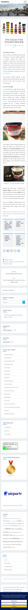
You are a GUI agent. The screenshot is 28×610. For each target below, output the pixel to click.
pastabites (19, 45)
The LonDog (7, 434)
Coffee (19, 521)
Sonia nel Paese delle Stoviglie (12, 407)
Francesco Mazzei (6, 525)
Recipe (16, 538)
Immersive (22, 525)
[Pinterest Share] (11, 250)
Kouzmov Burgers (8, 381)
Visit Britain (13, 547)
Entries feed (7, 563)
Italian (8, 528)
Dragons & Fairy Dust (9, 361)
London (6, 532)
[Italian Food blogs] (11, 469)
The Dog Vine (7, 427)
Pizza (23, 535)
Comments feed (8, 566)
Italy (20, 529)
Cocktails (15, 521)
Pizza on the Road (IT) (10, 404)
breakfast (8, 518)
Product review (9, 259)
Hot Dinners (7, 371)
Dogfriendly (5, 523)
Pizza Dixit (7, 400)
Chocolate (6, 521)
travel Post (7, 547)
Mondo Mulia (7, 397)
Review (19, 542)
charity (17, 518)
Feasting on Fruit (8, 364)
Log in (5, 560)
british (6, 261)
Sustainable (8, 544)
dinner (23, 521)
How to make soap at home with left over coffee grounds (14, 280)
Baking (4, 518)
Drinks (16, 523)
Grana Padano (13, 525)
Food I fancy (7, 367)
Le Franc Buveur (8, 384)
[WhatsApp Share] (15, 250)
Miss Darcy (6, 431)
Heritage (19, 525)
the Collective (6, 73)
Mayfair (20, 532)
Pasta (20, 535)
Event (19, 523)
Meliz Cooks (7, 394)
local (22, 529)
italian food (14, 529)
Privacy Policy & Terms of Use (14, 591)
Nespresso (17, 535)
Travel (13, 544)
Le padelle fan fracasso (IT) (11, 387)
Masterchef (11, 532)
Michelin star (7, 535)
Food (23, 523)
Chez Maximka (7, 358)
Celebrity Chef (12, 518)
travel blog (18, 544)
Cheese (19, 518)
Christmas (11, 521)
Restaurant (21, 538)
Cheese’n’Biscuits (8, 354)
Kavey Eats (7, 377)
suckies (5, 101)
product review (18, 261)
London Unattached (9, 390)
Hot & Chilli (7, 374)
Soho (4, 544)
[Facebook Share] (4, 250)
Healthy (11, 261)
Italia (4, 529)
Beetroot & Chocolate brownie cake (13, 315)
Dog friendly (11, 523)
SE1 (22, 541)
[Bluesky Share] (18, 250)
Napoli (14, 535)
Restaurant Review (10, 541)
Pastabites (5, 2)
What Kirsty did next (9, 414)
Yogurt (10, 263)
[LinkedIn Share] (7, 250)
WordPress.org (8, 569)
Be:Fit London (6, 91)
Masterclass (16, 532)
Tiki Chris (6, 410)
